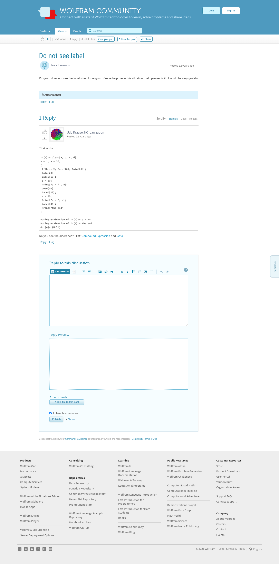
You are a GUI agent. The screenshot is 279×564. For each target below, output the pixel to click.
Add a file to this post (67, 402)
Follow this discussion (66, 413)
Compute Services (31, 482)
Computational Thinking (182, 491)
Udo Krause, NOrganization (85, 132)
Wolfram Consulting (81, 466)
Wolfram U (124, 466)
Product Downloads (228, 471)
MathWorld (174, 515)
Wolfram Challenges (179, 476)
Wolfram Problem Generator (184, 471)
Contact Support (226, 501)
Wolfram (210, 549)
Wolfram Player (29, 521)
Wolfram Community (131, 527)
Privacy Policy (236, 549)
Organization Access (228, 487)
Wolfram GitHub (79, 527)
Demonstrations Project (181, 505)
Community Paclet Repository (87, 494)
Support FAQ (224, 496)
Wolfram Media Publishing (183, 526)
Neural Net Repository (82, 499)
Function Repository (81, 488)
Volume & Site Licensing (34, 530)
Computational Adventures (184, 496)
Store (219, 466)
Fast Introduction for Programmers (131, 501)
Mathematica (28, 471)
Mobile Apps (27, 507)
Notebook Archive (80, 522)
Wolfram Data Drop (179, 510)
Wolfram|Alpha (176, 466)
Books (122, 518)
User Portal (223, 476)
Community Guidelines (76, 439)
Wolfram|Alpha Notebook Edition (40, 496)
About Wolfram (225, 519)
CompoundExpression (95, 235)
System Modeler (30, 487)
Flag (51, 101)
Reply (43, 101)
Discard (71, 419)
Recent (193, 118)
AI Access (25, 476)
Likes (183, 118)
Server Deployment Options (37, 535)
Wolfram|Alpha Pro (31, 501)
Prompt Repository (81, 504)
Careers (220, 524)
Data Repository (79, 483)
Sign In (231, 10)
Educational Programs (131, 485)
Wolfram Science (177, 521)
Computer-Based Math (181, 485)
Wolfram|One (28, 466)
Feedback (275, 266)
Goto (120, 235)
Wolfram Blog (126, 532)
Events (220, 535)
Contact (221, 529)
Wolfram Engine (29, 515)
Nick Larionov (60, 65)
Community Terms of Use (144, 439)
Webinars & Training (130, 480)
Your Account (224, 482)
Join (211, 10)
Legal (222, 549)
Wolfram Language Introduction (137, 494)
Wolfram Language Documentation (129, 473)
